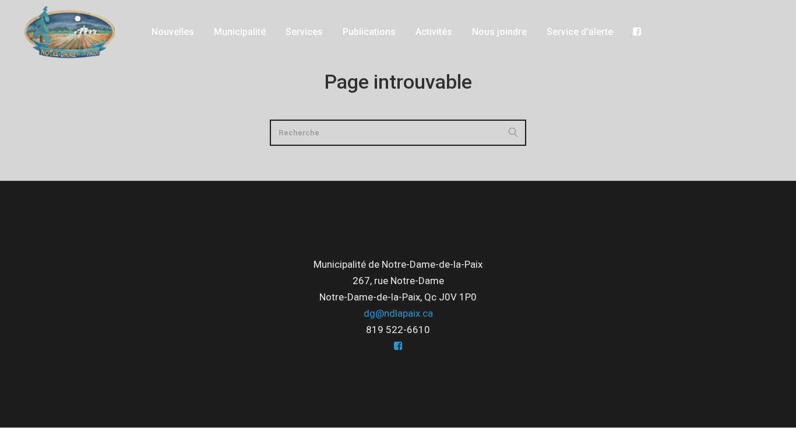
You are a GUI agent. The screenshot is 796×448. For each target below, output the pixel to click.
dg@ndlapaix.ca (398, 313)
